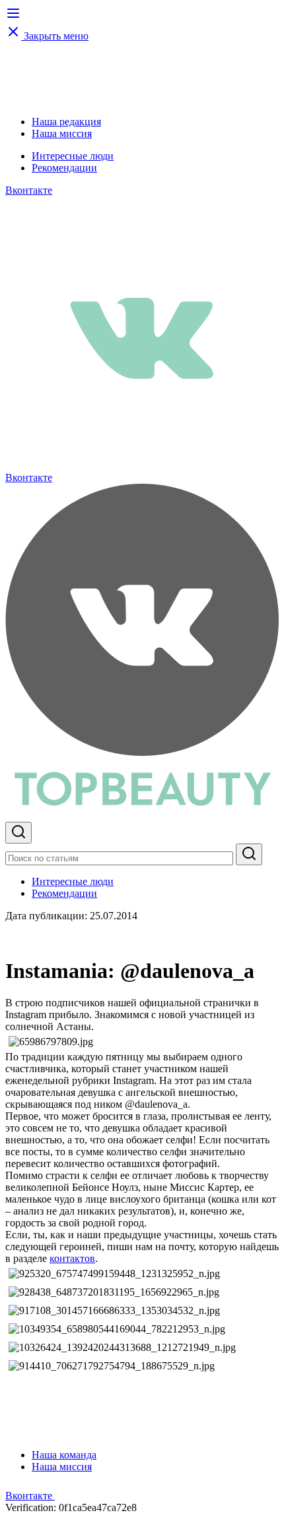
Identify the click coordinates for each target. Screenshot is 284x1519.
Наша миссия (62, 133)
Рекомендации (64, 167)
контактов (72, 1258)
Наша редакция (66, 121)
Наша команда (64, 1454)
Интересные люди (73, 155)
